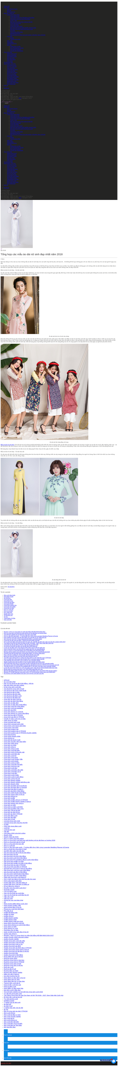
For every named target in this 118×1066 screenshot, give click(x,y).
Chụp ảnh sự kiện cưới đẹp (13, 807)
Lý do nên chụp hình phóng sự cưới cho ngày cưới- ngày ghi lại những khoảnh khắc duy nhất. (30, 667)
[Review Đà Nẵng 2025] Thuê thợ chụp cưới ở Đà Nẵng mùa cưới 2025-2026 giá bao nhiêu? (30, 670)
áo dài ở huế (8, 1006)
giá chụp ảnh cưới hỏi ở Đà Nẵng (15, 858)
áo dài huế (7, 1004)
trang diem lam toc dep (12, 979)
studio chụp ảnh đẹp (11, 953)
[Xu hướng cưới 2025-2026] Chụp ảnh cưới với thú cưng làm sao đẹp (24, 673)
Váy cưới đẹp (11, 68)
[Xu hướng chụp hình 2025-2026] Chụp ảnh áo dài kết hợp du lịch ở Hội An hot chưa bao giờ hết (31, 665)
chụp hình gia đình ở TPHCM (14, 717)
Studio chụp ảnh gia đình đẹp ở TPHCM (17, 948)
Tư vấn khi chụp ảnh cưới (13, 993)
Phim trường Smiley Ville (12, 905)
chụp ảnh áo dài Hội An (12, 812)
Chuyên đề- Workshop (16, 51)
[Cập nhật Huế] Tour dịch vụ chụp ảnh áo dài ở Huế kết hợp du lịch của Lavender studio (29, 663)
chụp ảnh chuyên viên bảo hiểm (15, 741)
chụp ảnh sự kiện (10, 805)
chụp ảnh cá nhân (10, 745)
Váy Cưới (10, 61)
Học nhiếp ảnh (11, 84)
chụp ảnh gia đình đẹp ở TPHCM (15, 787)
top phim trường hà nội (12, 976)
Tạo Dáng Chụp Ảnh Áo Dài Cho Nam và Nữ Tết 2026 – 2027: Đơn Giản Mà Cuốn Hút (28, 643)
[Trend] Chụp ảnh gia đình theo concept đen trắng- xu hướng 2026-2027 (24, 653)
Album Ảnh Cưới (12, 53)
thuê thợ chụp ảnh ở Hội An (13, 965)
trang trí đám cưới (10, 986)
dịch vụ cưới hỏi (9, 845)
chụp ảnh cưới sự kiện (11, 763)
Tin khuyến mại (8, 615)
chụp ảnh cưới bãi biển (12, 750)
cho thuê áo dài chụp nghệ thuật (15, 690)
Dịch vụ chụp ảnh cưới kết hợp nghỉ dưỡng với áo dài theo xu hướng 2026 (25, 633)
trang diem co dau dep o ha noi (14, 978)
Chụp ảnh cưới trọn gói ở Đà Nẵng (20, 19)
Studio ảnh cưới (11, 81)
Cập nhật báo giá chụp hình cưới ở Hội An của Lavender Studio (22, 660)
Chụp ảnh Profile (12, 75)
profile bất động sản (10, 912)
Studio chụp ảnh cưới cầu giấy (14, 941)
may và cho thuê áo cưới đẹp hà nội (16, 895)
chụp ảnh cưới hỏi (10, 756)
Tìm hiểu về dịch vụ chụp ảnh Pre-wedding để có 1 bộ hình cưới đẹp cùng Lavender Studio (30, 666)
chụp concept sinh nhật (12, 722)
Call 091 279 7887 (6, 1063)
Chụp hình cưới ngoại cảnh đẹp (15, 726)
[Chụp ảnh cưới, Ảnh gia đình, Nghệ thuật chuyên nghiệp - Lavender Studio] (7, 103)
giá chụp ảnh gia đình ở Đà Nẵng (15, 872)
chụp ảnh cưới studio (11, 761)
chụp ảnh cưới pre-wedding (13, 708)
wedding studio (9, 1001)
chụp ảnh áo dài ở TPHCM (13, 814)
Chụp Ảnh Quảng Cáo (10, 605)
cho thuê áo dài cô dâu (12, 692)
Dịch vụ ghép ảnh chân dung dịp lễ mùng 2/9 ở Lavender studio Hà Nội (24, 659)
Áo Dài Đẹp (11, 586)
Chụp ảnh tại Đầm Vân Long (14, 808)
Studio (12, 38)
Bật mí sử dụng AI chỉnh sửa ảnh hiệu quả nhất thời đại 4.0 (20, 656)
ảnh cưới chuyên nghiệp (12, 1016)
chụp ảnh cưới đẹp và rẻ (12, 771)
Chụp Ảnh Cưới (14, 16)
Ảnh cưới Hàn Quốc (13, 82)
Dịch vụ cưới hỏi (12, 66)
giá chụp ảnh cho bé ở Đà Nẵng (15, 856)
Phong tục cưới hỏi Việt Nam (14, 909)
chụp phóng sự (9, 738)
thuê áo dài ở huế (10, 969)
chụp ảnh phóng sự (10, 796)
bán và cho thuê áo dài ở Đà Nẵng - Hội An (18, 683)
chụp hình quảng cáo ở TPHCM (15, 731)
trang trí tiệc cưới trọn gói (12, 985)
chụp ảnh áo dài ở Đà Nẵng (13, 701)
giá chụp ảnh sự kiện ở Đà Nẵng (15, 875)
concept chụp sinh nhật (12, 821)
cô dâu (6, 824)
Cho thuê (9, 36)
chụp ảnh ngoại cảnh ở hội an (14, 794)
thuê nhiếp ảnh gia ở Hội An (13, 956)
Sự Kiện (12, 30)
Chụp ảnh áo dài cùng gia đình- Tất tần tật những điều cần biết (21, 640)
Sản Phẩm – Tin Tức (10, 63)
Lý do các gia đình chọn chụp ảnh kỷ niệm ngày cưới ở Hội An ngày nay (24, 647)
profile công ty (8, 916)
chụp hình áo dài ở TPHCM (13, 715)
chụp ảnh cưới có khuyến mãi (14, 752)
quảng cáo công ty (10, 934)
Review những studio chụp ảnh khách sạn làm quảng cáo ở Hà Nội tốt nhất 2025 (27, 652)
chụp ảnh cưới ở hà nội (12, 778)
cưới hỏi (6, 828)
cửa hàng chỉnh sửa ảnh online (14, 833)
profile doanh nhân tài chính (13, 921)
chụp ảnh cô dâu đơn (11, 703)
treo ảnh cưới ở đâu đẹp (12, 990)
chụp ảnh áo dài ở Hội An (12, 699)
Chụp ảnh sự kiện (12, 72)
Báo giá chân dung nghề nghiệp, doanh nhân (23, 27)
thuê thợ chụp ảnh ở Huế (12, 964)
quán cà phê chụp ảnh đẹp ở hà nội (16, 932)
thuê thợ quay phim (10, 958)
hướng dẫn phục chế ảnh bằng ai (15, 882)
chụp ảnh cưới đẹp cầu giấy (13, 770)
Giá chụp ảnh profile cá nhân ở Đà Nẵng (18, 863)
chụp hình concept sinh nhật (13, 724)
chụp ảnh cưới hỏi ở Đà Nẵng (14, 706)
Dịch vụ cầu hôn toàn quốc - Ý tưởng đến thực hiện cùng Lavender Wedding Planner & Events (36, 847)
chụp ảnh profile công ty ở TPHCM (16, 800)
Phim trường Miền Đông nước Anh (16, 904)
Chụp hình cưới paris (11, 727)
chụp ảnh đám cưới (10, 816)
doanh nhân (8, 835)
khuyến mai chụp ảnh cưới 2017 (15, 888)
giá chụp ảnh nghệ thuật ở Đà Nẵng (16, 874)
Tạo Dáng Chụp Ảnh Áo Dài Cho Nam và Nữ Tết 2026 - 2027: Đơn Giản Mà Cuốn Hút (33, 995)
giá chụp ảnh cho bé (11, 854)
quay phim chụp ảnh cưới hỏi (14, 923)
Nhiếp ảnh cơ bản (15, 46)
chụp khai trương (10, 734)
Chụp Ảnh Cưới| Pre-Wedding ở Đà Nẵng (22, 17)
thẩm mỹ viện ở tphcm (11, 974)
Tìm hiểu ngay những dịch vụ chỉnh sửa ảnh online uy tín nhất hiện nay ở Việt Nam (27, 657)
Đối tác (9, 10)
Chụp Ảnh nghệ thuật (16, 26)
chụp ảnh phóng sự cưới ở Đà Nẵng (16, 713)
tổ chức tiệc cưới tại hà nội (13, 997)
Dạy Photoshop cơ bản (16, 48)
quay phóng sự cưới (11, 928)
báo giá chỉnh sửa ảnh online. (14, 685)
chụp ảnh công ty (10, 747)
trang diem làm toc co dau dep (14, 981)
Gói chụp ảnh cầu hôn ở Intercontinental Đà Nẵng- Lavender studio (23, 639)
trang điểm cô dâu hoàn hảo (13, 988)
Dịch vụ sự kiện (11, 74)
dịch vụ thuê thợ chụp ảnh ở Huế (15, 849)
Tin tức (6, 617)
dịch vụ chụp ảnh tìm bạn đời (14, 844)
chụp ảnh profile (9, 798)
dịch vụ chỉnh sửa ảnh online (14, 838)
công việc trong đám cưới (12, 826)
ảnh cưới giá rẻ (9, 1018)
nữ (5, 902)
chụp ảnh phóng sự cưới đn (13, 712)
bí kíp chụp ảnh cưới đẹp (12, 687)
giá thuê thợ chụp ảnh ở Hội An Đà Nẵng (18, 868)
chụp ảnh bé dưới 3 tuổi (12, 740)
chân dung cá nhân (10, 720)
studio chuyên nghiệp (11, 939)
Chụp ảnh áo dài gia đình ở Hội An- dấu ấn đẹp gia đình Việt (21, 644)
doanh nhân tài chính (11, 837)
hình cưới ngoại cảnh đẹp (13, 881)
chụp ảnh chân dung (11, 743)
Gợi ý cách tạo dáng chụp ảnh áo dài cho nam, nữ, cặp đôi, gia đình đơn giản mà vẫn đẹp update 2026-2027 (35, 642)
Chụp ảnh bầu (11, 71)
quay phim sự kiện (10, 927)
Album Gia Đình (11, 55)
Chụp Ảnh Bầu (14, 25)
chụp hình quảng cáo (11, 729)
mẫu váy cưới (8, 897)
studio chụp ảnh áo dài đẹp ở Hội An (16, 951)
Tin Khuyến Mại (8, 62)
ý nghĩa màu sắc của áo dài (13, 1008)
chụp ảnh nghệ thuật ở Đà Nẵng (15, 793)
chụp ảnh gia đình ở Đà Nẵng (14, 791)
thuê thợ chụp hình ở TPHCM (14, 962)
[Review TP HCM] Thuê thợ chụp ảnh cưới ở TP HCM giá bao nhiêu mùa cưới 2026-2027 (29, 672)
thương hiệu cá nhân (11, 971)
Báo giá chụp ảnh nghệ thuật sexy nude (21, 29)
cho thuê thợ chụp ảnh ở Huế (14, 689)
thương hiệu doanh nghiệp (13, 972)
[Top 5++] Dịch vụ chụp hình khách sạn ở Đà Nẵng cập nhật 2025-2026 (24, 650)
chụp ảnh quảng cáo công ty (14, 803)
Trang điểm (10, 42)
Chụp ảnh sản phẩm (13, 76)
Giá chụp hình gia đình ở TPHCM (15, 867)
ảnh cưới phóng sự (10, 1020)
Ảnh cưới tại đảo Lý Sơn (12, 1015)
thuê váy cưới (8, 967)
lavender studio (9, 890)
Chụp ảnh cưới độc (10, 773)
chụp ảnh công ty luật (11, 749)
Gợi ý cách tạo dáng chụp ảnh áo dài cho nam (20, 879)
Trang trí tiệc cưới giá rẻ (12, 983)
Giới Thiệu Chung (12, 9)
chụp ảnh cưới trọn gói (11, 766)
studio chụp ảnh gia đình (12, 946)
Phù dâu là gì (8, 911)
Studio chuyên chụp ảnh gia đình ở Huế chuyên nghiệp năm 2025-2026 (24, 662)
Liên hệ (6, 85)
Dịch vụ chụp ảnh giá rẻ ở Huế (14, 842)
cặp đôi (6, 831)
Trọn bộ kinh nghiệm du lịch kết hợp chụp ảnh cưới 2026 (20, 634)
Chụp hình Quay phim (13, 14)
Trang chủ (7, 6)
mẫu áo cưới (8, 898)
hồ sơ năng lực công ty (12, 886)
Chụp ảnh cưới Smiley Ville (13, 759)
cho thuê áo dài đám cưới (13, 696)
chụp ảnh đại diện (10, 817)
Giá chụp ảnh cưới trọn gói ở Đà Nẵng (17, 870)
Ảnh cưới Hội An (9, 1013)
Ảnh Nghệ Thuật (11, 56)
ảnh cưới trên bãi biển (11, 1022)
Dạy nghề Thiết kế (15, 49)
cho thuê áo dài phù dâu (12, 694)
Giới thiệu (6, 7)
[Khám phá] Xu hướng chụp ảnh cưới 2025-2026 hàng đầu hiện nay (23, 669)
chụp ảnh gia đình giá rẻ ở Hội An (15, 786)
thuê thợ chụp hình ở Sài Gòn (14, 960)
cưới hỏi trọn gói (9, 830)
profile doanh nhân (10, 919)
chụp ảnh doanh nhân (11, 784)
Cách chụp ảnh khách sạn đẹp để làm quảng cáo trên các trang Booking (24, 649)
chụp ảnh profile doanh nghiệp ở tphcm (17, 801)
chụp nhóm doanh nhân (12, 736)
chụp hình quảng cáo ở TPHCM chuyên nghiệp (20, 733)
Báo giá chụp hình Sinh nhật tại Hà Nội (21, 22)
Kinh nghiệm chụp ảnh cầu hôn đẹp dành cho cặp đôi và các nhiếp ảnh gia (25, 637)
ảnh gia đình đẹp (9, 1027)
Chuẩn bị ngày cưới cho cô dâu (15, 719)
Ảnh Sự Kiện (10, 58)
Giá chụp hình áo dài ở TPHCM (15, 865)
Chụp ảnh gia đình (15, 23)
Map (20, 98)
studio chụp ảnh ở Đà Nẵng (13, 955)
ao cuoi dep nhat (9, 682)
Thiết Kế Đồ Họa (12, 43)
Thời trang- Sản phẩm (16, 32)
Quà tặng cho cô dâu (11, 930)
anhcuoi (6, 680)
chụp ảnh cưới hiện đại (12, 754)
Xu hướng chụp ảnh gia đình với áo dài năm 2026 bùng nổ (20, 646)
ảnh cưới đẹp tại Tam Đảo (13, 1025)
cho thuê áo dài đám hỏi (12, 697)
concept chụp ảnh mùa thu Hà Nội (15, 823)
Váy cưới (9, 40)
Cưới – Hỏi (13, 20)
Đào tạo (9, 45)
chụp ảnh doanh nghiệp (12, 780)
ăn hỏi (6, 1009)
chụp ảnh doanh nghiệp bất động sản (17, 782)
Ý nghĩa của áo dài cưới (12, 1002)
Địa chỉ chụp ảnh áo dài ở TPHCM (15, 1011)
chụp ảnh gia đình (10, 710)
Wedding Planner (15, 33)
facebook (6, 88)
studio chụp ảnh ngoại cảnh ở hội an (16, 949)
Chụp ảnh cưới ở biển (11, 775)
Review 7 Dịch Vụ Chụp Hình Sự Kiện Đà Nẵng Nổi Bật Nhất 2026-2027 (24, 631)
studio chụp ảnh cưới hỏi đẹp (14, 942)
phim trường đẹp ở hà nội (12, 907)
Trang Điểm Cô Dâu (12, 79)
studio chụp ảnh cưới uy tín (13, 944)
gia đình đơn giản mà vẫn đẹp (14, 851)
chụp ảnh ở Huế (9, 819)
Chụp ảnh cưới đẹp (10, 768)
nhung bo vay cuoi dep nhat (13, 900)
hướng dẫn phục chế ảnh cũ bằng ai (16, 884)
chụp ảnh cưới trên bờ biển (13, 764)
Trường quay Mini (15, 39)
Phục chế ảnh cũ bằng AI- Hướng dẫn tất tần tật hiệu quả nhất (21, 655)
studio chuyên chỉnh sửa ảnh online (16, 937)
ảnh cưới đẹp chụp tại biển (13, 1023)
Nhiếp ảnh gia (11, 12)
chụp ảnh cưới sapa (11, 757)
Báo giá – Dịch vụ (9, 13)
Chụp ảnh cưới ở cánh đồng (13, 777)
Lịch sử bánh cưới (10, 891)
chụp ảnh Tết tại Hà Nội (12, 810)
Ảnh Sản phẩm (11, 59)
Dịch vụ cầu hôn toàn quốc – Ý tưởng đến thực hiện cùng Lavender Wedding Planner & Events (31, 636)
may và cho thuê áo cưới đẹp (14, 893)
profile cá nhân (9, 914)
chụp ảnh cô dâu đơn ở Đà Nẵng (15, 704)
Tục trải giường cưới (11, 999)
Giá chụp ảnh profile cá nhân (14, 861)
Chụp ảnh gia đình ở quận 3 (13, 789)
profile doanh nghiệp (11, 918)
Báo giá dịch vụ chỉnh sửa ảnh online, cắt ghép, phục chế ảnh (27, 35)
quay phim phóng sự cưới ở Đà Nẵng (17, 925)
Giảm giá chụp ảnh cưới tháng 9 (15, 877)
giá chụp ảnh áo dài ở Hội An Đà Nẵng (17, 853)
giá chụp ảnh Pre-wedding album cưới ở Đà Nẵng (21, 860)
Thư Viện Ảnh (8, 52)
